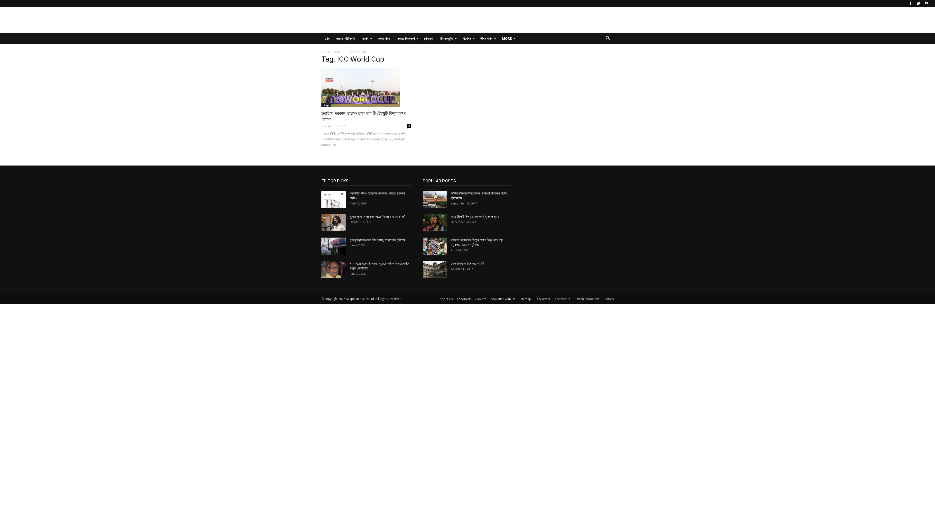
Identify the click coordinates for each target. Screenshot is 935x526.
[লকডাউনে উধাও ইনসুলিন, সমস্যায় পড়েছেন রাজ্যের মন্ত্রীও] (333, 199)
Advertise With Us (503, 299)
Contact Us (562, 299)
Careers (480, 299)
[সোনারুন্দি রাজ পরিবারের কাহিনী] (435, 269)
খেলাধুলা (428, 38)
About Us (446, 299)
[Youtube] (926, 3)
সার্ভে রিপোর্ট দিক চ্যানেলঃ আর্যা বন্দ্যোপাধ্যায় (475, 217)
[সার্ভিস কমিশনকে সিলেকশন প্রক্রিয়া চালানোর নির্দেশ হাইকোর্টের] (435, 199)
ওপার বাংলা (384, 38)
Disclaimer (543, 299)
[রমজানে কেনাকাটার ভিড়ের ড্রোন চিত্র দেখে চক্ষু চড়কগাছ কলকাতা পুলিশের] (435, 246)
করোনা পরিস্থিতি (345, 38)
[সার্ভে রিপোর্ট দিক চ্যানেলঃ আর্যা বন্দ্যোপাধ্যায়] (435, 222)
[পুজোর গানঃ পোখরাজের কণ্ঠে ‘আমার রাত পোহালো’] (333, 222)
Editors (609, 299)
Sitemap (525, 299)
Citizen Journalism (587, 299)
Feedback (464, 299)
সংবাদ (365, 38)
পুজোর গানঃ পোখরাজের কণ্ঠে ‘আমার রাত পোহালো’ (377, 217)
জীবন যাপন (486, 38)
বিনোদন (467, 38)
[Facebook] (910, 3)
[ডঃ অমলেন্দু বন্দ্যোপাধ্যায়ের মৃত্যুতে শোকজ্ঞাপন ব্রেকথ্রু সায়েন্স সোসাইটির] (333, 269)
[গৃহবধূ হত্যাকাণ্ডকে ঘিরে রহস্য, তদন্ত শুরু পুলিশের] (333, 246)
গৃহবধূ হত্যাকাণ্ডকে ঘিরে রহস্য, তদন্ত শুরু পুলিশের (377, 240)
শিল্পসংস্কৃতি (446, 38)
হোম (327, 38)
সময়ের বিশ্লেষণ (406, 38)
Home (325, 52)
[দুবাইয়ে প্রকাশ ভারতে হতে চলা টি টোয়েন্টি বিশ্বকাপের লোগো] (366, 87)
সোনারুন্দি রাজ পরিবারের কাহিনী (467, 263)
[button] (608, 38)
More (507, 38)
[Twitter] (918, 3)
